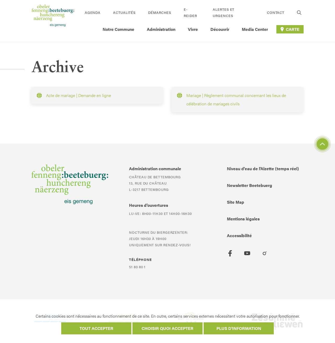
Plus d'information (238, 328)
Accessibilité (239, 235)
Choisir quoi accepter (167, 328)
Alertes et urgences (223, 12)
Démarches (159, 12)
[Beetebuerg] (52, 21)
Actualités (124, 12)
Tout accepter (96, 328)
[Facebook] (230, 253)
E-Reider (190, 12)
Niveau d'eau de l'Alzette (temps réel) (263, 168)
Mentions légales (243, 219)
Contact (275, 12)
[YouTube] (247, 253)
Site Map (235, 202)
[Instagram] (264, 253)
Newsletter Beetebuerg (249, 185)
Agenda (92, 12)
